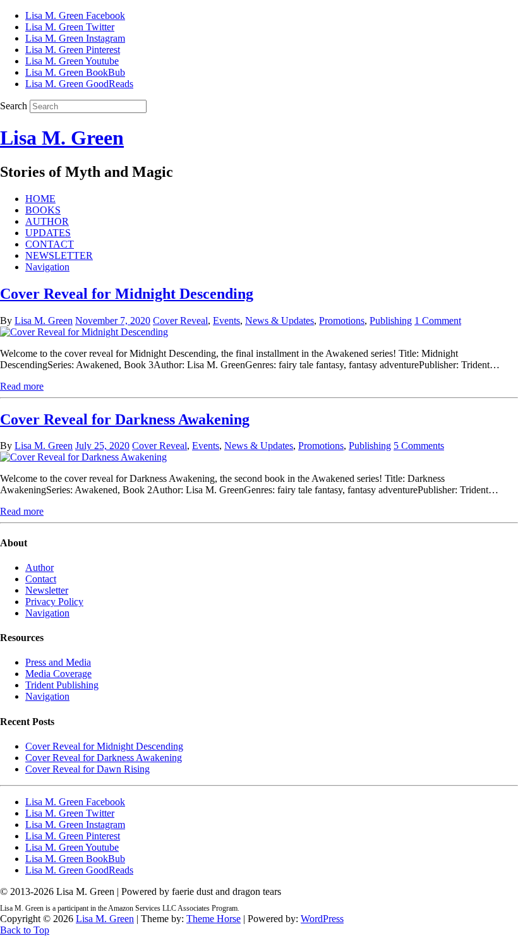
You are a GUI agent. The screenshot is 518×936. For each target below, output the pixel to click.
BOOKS (43, 210)
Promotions (341, 320)
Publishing (391, 320)
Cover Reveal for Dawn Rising (87, 769)
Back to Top (24, 930)
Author (39, 567)
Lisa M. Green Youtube (72, 61)
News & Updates (279, 320)
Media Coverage (58, 673)
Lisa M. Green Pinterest (72, 49)
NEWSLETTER (59, 255)
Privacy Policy (54, 601)
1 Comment (437, 320)
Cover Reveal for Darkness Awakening (125, 419)
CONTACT (49, 244)
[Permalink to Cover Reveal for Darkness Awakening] (83, 457)
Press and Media (58, 662)
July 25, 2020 (102, 445)
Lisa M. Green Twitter (69, 26)
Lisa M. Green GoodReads (79, 83)
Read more (22, 386)
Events (226, 320)
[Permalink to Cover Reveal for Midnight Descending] (84, 332)
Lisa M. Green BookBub (75, 72)
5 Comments (419, 445)
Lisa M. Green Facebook (75, 15)
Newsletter (46, 590)
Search (13, 105)
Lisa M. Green (62, 137)
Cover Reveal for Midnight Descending (126, 293)
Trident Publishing (62, 685)
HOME (40, 198)
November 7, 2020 (112, 320)
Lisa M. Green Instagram (75, 38)
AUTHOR (47, 221)
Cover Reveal (180, 320)
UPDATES (48, 232)
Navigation (47, 266)
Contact (40, 578)
